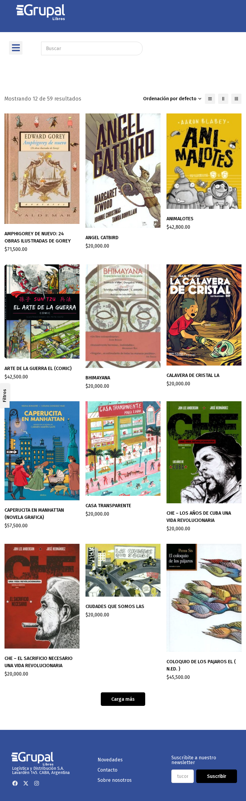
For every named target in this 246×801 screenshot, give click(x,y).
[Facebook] (15, 783)
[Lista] (210, 99)
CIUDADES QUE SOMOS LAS (115, 606)
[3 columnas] (236, 99)
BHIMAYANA (98, 378)
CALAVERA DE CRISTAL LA (192, 375)
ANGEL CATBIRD (102, 237)
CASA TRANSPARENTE (108, 505)
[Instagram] (36, 783)
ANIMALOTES (180, 218)
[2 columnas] (223, 99)
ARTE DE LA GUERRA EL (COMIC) (38, 368)
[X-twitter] (25, 783)
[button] (15, 48)
